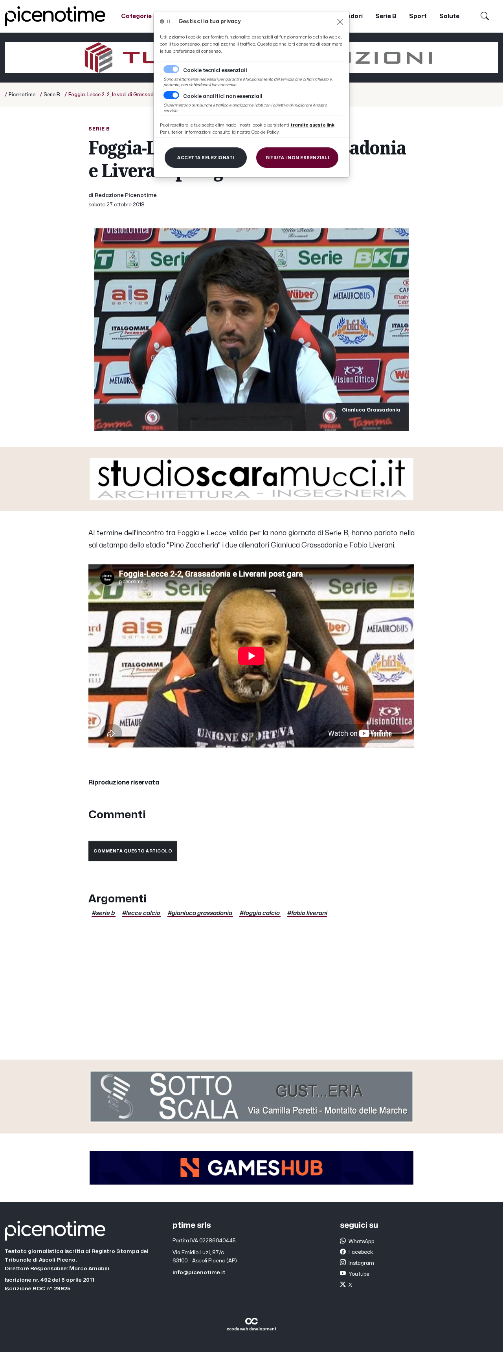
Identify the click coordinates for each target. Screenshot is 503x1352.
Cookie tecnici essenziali (215, 70)
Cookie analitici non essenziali (223, 96)
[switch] (171, 95)
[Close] (340, 22)
